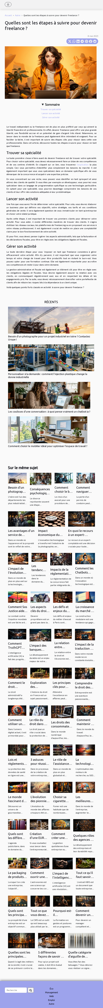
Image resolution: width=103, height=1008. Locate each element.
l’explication (83, 164)
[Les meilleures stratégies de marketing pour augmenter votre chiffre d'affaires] (85, 787)
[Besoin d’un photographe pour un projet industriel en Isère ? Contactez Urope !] (51, 320)
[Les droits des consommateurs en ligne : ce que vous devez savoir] (62, 711)
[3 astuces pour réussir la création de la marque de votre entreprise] (40, 749)
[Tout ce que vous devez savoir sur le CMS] (40, 901)
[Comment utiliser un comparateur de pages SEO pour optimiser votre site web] (17, 710)
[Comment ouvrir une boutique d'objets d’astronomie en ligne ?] (39, 863)
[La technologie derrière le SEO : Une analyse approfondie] (85, 749)
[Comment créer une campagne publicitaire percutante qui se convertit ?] (61, 824)
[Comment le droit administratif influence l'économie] (17, 672)
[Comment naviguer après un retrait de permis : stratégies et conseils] (85, 477)
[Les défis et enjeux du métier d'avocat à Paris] (62, 596)
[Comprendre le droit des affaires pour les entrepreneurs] (85, 673)
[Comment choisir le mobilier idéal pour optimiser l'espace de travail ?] (47, 429)
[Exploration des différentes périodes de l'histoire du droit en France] (39, 672)
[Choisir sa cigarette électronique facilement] (62, 787)
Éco (51, 988)
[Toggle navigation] (8, 4)
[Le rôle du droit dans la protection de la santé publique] (39, 710)
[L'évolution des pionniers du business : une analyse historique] (40, 787)
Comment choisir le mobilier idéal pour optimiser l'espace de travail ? (47, 446)
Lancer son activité (51, 113)
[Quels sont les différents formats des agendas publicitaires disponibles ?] (17, 824)
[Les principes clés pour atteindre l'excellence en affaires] (62, 672)
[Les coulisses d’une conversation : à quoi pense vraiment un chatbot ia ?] (49, 395)
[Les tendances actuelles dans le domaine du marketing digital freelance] (39, 557)
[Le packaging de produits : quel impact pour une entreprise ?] (17, 863)
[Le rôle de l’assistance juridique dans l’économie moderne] (62, 749)
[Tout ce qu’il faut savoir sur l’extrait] (85, 863)
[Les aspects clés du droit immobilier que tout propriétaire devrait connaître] (40, 596)
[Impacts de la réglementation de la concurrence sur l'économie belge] (61, 558)
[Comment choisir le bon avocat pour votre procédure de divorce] (64, 477)
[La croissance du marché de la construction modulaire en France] (85, 596)
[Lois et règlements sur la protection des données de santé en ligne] (17, 749)
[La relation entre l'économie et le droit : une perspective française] (63, 633)
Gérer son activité (50, 117)
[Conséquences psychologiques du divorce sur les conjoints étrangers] (40, 478)
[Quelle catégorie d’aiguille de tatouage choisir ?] (81, 940)
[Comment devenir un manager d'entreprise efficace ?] (85, 901)
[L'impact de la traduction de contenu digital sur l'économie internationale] (85, 634)
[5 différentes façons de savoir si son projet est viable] (51, 940)
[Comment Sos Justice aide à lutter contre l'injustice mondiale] (17, 596)
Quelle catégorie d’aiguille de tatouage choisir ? (80, 956)
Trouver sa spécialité (51, 109)
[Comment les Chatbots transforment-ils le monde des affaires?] (85, 558)
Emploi (51, 1000)
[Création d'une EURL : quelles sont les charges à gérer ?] (39, 824)
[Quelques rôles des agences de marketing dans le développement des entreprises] (84, 825)
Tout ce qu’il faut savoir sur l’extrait (84, 876)
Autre (17, 15)
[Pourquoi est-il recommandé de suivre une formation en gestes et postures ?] (62, 901)
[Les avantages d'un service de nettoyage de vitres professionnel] (21, 518)
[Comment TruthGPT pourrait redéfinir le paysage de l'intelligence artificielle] (17, 634)
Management (51, 992)
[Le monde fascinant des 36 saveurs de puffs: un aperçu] (17, 787)
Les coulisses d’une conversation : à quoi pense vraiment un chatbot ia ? (49, 411)
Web (51, 996)
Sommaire (52, 104)
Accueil (8, 15)
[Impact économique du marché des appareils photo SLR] (51, 518)
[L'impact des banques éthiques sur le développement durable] (40, 635)
